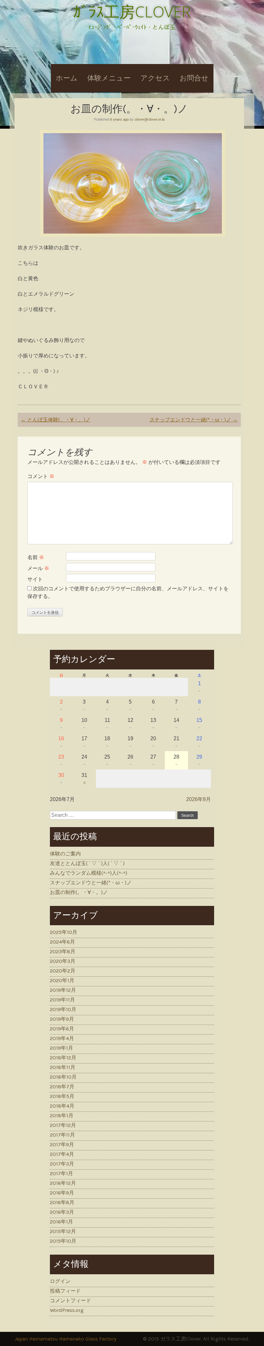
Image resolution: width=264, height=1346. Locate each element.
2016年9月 (62, 1193)
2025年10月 (63, 932)
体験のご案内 (65, 854)
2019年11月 (62, 1000)
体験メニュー (109, 78)
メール (38, 568)
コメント (40, 476)
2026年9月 (198, 799)
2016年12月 (63, 1183)
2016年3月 (62, 1212)
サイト (35, 579)
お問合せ (194, 78)
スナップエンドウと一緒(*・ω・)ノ (193, 420)
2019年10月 (63, 1009)
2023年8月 (62, 951)
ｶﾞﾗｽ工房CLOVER (132, 11)
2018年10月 (63, 1077)
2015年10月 (63, 1241)
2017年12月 (63, 1125)
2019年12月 (63, 990)
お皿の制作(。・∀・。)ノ (79, 892)
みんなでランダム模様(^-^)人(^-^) (88, 873)
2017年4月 (62, 1154)
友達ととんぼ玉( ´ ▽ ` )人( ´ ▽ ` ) (87, 863)
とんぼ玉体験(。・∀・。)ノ (55, 420)
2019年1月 (61, 1048)
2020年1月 (62, 980)
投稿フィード (65, 1291)
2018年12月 (63, 1058)
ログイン (60, 1281)
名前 (35, 557)
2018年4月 (62, 1106)
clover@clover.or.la (150, 119)
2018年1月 (61, 1115)
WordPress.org (67, 1310)
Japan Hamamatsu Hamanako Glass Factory (65, 1339)
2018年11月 (62, 1067)
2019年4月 (62, 1038)
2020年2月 (62, 971)
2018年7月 (62, 1086)
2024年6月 (62, 942)
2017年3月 (62, 1164)
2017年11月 (62, 1135)
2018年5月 (62, 1096)
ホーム (67, 78)
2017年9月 (62, 1144)
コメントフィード (70, 1300)
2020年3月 (62, 961)
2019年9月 (62, 1019)
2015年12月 (63, 1231)
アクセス (155, 78)
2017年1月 (61, 1173)
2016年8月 (62, 1202)
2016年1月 (61, 1222)
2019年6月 (62, 1029)
